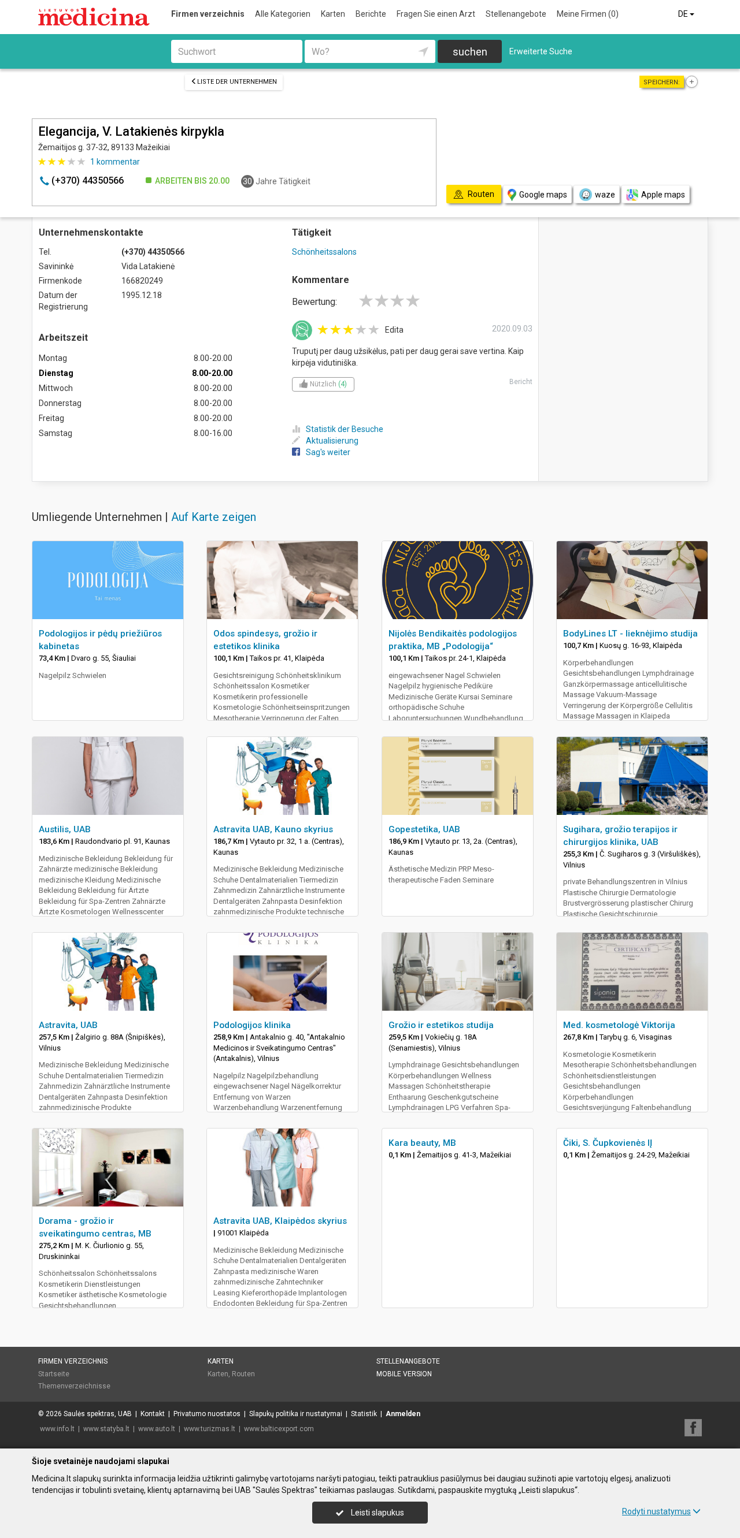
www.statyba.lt (106, 1429)
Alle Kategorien (282, 13)
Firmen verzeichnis (208, 13)
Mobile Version (404, 1374)
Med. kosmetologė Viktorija (619, 1025)
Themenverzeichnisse (74, 1386)
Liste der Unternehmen (237, 81)
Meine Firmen (588, 13)
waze (605, 194)
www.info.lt (57, 1429)
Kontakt (152, 1414)
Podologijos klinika (252, 1025)
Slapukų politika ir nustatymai (295, 1414)
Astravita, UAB (68, 1025)
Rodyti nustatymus (656, 1511)
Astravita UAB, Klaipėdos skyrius (280, 1221)
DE (684, 13)
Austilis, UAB (65, 829)
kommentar (115, 161)
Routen (243, 1374)
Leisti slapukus (376, 1512)
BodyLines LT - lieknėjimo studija (630, 633)
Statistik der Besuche (344, 429)
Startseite (53, 1374)
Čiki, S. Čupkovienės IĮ (607, 1143)
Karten (333, 13)
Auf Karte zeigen (213, 517)
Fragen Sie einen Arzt (436, 13)
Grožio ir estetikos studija (441, 1025)
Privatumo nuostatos (206, 1414)
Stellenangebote (516, 13)
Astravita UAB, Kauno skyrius (273, 829)
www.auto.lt (156, 1429)
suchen (470, 52)
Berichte (371, 13)
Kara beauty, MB (422, 1143)
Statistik (364, 1414)
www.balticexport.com (279, 1429)
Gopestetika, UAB (424, 829)
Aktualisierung (332, 440)
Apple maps (663, 194)
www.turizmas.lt (209, 1429)
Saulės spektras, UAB (98, 1414)
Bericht (520, 382)
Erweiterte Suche (540, 51)
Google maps (543, 194)
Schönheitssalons (324, 251)
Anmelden (403, 1414)
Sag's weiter (328, 452)
